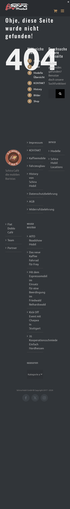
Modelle (55, 151)
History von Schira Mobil (33, 180)
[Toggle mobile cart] (55, 11)
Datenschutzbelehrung (35, 193)
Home (37, 60)
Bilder (37, 95)
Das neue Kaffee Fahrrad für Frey (34, 258)
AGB (31, 201)
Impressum (35, 142)
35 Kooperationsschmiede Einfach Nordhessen (35, 342)
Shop (36, 101)
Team (11, 240)
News (37, 66)
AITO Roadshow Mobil (35, 240)
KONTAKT (39, 83)
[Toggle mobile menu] (63, 11)
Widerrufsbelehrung (35, 209)
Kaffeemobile (35, 158)
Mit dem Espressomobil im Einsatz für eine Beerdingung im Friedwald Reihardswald (35, 288)
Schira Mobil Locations (57, 163)
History (38, 89)
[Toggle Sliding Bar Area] (67, 3)
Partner (12, 247)
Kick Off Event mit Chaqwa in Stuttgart (35, 320)
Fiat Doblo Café (11, 228)
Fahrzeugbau (35, 165)
